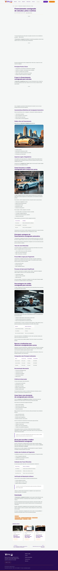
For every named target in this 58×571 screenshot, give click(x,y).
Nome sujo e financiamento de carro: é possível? (16, 536)
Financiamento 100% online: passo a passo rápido (28, 536)
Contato (26, 555)
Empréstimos (17, 516)
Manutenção (28, 1)
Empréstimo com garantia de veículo (26, 517)
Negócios (23, 1)
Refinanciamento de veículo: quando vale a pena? (39, 536)
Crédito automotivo (17, 517)
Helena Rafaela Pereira (16, 534)
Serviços (33, 1)
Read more (15, 539)
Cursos (19, 1)
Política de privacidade (28, 557)
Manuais (15, 1)
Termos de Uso (27, 559)
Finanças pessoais (34, 517)
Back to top (8, 562)
